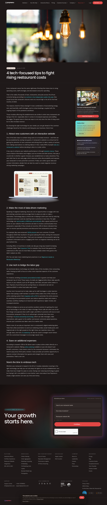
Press (73, 463)
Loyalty (23, 468)
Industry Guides (93, 468)
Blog (90, 459)
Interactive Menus (45, 3)
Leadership (75, 459)
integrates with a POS (31, 296)
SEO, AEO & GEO (8, 466)
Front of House (42, 456)
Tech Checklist (92, 466)
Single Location (59, 456)
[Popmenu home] (9, 2)
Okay (81, 497)
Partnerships (75, 466)
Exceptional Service (94, 463)
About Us (74, 456)
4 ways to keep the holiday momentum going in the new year (86, 152)
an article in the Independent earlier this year (39, 97)
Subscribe (81, 133)
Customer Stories (93, 461)
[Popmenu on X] (47, 483)
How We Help (33, 3)
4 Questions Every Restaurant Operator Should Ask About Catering (86, 148)
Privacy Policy (85, 483)
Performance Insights (43, 461)
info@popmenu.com (9, 485)
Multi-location (58, 459)
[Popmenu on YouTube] (50, 483)
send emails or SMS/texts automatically (29, 221)
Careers (74, 461)
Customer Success (61, 3)
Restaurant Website (9, 461)
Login (90, 3)
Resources (80, 3)
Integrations (7, 463)
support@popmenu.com (22, 485)
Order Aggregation (26, 459)
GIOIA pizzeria (32, 232)
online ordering (29, 347)
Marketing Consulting (26, 461)
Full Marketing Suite (26, 466)
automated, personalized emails (30, 278)
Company (72, 3)
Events (90, 471)
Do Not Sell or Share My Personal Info (91, 488)
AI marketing (26, 332)
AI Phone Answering (43, 463)
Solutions (24, 3)
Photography (24, 473)
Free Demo (97, 3)
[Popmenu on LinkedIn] (44, 483)
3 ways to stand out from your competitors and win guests (87, 143)
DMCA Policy (85, 486)
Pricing (53, 3)
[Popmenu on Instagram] (42, 483)
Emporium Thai (25, 248)
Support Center (8, 483)
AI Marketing (24, 463)
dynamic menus (49, 151)
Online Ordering (25, 456)
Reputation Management (44, 459)
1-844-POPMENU (20, 483)
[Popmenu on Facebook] (39, 483)
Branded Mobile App (26, 471)
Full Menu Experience (9, 459)
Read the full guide (87, 116)
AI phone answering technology (24, 316)
